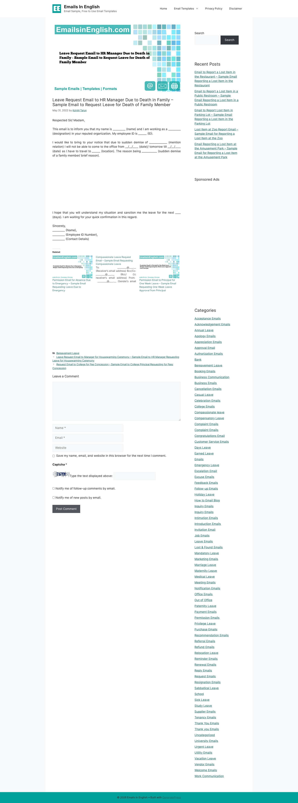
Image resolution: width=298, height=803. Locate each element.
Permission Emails (207, 617)
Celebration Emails (207, 400)
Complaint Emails (206, 424)
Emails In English (82, 6)
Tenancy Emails (205, 717)
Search (199, 33)
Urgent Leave (204, 746)
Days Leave (203, 447)
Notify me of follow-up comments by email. (85, 488)
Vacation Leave (205, 758)
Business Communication (212, 377)
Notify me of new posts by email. (78, 497)
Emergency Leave (207, 465)
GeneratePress (171, 797)
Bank (198, 359)
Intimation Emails (206, 518)
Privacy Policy (213, 8)
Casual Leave (204, 394)
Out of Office (203, 600)
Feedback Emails (206, 482)
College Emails (205, 406)
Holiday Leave (204, 494)
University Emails (206, 741)
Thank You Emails (207, 723)
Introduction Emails (208, 524)
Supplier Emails (205, 711)
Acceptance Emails (208, 318)
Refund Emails (204, 647)
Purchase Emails (206, 629)
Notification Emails (207, 588)
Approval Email (205, 348)
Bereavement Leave (67, 353)
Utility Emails (203, 752)
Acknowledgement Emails (212, 324)
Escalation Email (206, 471)
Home (163, 8)
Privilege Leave (205, 623)
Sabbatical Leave (207, 688)
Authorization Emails (209, 353)
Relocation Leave (206, 653)
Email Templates (184, 8)
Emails (199, 459)
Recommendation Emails (212, 635)
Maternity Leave (206, 570)
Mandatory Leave (207, 553)
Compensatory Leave (209, 418)
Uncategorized (205, 735)
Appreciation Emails (208, 342)
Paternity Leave (205, 606)
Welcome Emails (206, 770)
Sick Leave (202, 700)
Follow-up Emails (206, 488)
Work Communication (209, 776)
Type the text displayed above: (91, 476)
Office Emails (204, 594)
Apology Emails (205, 336)
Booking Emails (205, 371)
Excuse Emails (204, 477)
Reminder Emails (206, 658)
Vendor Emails (204, 764)
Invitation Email (205, 529)
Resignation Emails (208, 682)
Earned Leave (204, 453)
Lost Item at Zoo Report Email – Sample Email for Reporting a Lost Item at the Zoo (216, 134)
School (199, 694)
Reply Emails (203, 670)
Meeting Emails (205, 582)
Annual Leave (204, 330)
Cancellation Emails (208, 389)
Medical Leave (205, 576)
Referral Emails (205, 641)
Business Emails (206, 383)
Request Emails (205, 676)
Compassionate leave (209, 412)
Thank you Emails (207, 729)
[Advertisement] (116, 186)
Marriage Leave (205, 565)
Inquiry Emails (204, 506)
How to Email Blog (207, 500)
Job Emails (202, 535)
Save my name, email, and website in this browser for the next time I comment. (111, 455)
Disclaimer (235, 8)
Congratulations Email (210, 436)
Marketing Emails (206, 559)
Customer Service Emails (212, 441)
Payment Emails (206, 612)
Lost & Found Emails (209, 547)
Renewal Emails (205, 664)
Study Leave (203, 705)
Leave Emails (204, 541)
